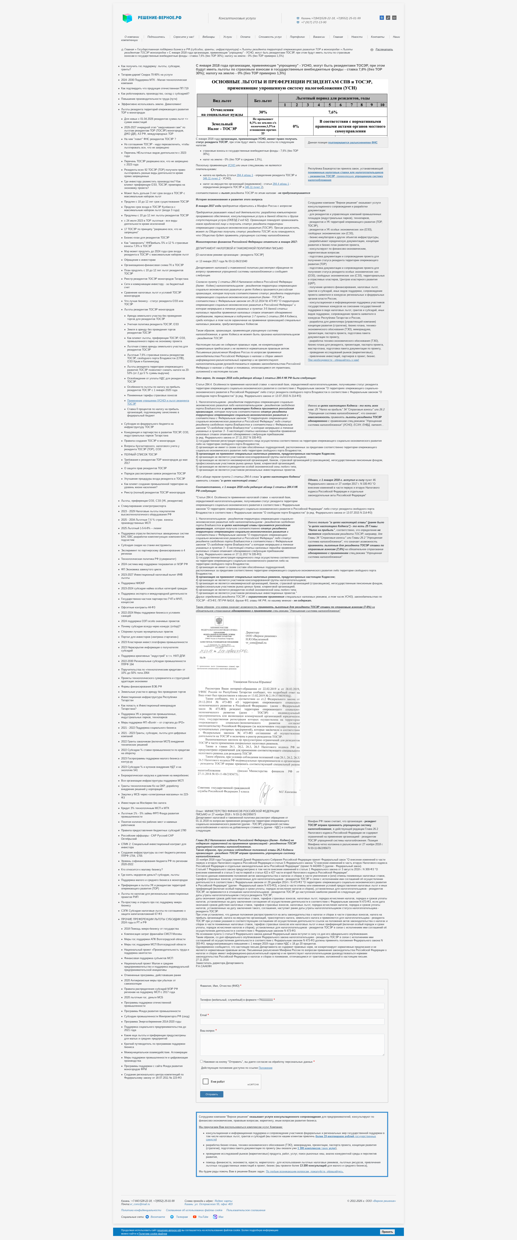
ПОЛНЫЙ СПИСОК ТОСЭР (140, 454)
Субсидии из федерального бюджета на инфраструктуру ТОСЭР (148, 425)
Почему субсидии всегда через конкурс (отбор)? (150, 626)
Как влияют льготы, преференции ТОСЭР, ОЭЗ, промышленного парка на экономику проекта (156, 339)
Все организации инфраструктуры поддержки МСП (152, 780)
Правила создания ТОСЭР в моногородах (149, 440)
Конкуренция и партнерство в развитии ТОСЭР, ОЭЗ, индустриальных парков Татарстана (156, 434)
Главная (338, 36)
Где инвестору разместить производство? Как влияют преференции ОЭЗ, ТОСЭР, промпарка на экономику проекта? (154, 184)
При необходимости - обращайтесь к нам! (333, 359)
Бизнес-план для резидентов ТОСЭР (146, 237)
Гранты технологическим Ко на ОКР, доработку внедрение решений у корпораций (150, 787)
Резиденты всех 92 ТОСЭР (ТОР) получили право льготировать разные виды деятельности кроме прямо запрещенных (154, 173)
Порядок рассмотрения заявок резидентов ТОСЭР (155, 473)
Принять (387, 1231)
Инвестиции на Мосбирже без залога (143, 802)
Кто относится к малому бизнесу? (142, 869)
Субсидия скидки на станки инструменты (146, 545)
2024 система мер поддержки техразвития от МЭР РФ (154, 564)
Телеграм (181, 1216)
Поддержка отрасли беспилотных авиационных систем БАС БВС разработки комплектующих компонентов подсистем (155, 536)
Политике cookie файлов (153, 1233)
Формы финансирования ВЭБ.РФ (141, 686)
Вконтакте (158, 1216)
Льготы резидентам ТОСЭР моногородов (149, 309)
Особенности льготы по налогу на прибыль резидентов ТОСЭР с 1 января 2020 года (153, 388)
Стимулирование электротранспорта (143, 506)
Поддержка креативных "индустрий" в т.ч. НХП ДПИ (153, 655)
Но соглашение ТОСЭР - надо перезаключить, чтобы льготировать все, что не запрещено (156, 146)
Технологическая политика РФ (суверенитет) (148, 558)
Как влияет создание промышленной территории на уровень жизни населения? (155, 485)
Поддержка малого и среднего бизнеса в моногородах (154, 880)
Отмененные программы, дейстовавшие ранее (152, 975)
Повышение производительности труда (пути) (149, 98)
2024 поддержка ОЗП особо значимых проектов (150, 621)
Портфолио (297, 36)
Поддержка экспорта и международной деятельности (154, 593)
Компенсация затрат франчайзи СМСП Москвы (153, 933)
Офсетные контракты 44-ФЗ (138, 607)
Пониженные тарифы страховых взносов (152, 395)
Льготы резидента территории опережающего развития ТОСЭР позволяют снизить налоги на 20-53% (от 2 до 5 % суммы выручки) (158, 370)
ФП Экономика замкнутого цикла (141, 569)
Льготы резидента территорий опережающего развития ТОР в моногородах (291, 49)
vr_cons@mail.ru (140, 1204)
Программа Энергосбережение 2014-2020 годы (152, 1021)
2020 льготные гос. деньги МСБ (143, 997)
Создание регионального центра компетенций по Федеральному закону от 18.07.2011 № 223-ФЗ (154, 1076)
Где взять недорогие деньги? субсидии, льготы (150, 874)
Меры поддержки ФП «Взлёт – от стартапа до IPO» (152, 722)
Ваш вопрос (207, 1030)
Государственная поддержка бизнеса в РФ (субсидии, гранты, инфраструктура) (188, 49)
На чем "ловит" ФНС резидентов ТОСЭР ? (150, 139)
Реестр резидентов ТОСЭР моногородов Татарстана (156, 278)
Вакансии (319, 36)
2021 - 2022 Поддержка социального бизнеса (148, 727)
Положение (265, 1067)
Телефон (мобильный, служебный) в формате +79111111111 (236, 999)
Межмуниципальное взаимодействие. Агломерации (155, 1052)
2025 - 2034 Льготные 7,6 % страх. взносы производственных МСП (147, 521)
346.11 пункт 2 (211, 178)
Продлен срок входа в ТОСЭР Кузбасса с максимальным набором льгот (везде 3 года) (151, 208)
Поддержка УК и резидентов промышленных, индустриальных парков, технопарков (149, 715)
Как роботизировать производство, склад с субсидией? (155, 93)
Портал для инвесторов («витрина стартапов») (149, 636)
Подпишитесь (156, 36)
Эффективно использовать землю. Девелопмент (151, 104)
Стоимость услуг (270, 36)
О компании (132, 36)
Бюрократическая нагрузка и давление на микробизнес (155, 775)
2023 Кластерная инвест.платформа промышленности (154, 642)
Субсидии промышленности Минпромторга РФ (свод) (156, 1016)
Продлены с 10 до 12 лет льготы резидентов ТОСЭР (156, 215)
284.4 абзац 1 (245, 175)
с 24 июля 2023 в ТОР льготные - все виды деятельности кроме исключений (150, 222)
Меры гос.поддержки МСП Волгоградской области (155, 944)
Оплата (245, 36)
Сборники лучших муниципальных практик (147, 631)
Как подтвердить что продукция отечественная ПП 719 (154, 88)
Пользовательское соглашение (245, 1210)
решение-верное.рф (169, 1230)
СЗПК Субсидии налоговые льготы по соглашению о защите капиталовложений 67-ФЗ (153, 912)
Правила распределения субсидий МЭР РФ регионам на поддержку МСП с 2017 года (151, 990)
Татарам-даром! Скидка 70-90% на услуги (146, 74)
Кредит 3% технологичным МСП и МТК (145, 808)
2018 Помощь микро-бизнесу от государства (151, 928)
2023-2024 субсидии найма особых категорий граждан (154, 588)
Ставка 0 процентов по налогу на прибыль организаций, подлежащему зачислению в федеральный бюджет (153, 412)
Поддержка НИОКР (133, 583)
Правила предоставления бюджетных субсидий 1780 (153, 830)
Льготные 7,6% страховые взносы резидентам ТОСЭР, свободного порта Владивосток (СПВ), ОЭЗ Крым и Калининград (155, 358)
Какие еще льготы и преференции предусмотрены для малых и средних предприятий (155, 1037)
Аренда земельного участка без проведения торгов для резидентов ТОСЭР (154, 317)
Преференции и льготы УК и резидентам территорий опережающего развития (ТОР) (153, 887)
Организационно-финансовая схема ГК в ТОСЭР (154, 265)
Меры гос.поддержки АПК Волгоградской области (154, 939)
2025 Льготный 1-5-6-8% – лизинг (141, 528)
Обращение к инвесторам (140, 259)
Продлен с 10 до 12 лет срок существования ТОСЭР (156, 201)
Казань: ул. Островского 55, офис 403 (208, 1204)
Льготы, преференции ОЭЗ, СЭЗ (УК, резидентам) (152, 500)
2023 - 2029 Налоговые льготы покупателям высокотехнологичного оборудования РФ (148, 513)
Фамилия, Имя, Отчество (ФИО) (219, 985)
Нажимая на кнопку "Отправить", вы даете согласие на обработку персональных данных (258, 1061)
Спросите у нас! (183, 36)
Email (203, 1015)
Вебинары (209, 36)
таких (316, 1148)
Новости (357, 36)
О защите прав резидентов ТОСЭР (145, 468)
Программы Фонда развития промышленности (152, 1011)
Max (221, 1216)
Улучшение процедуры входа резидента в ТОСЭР (154, 478)
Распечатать (384, 49)
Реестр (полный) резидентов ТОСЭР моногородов (154, 492)
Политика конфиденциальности (141, 1210)
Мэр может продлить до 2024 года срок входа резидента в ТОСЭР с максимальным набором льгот (156, 253)
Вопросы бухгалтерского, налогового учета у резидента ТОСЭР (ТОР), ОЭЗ (152, 448)
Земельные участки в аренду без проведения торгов (153, 691)
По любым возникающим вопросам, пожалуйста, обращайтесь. (305, 1171)
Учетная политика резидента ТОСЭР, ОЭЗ (153, 324)
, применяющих (345, 176)
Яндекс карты (223, 1200)
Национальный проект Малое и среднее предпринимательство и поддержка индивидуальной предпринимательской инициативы (156, 966)
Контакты (378, 36)
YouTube (203, 1216)
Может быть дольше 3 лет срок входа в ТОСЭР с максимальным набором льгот (154, 195)
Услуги (227, 36)
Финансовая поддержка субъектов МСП (148, 958)
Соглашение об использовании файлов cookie (194, 1210)
